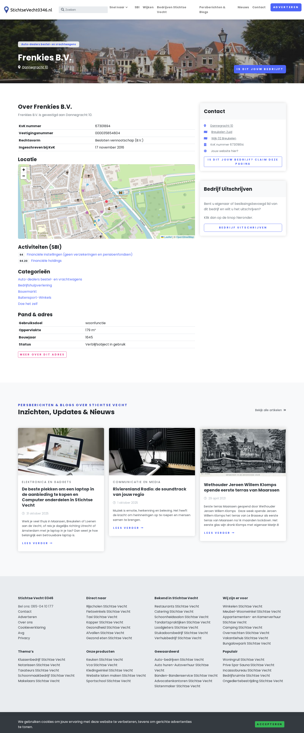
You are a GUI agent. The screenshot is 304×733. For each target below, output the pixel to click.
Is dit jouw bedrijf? (260, 69)
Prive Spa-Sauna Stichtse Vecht (248, 665)
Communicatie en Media (137, 482)
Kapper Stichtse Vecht (104, 622)
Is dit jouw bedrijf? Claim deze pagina (243, 161)
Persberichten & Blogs (212, 9)
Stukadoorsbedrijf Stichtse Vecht (181, 632)
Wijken (148, 7)
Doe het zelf (28, 303)
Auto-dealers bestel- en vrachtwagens (48, 44)
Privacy (24, 638)
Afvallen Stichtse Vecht (105, 632)
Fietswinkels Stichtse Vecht (108, 611)
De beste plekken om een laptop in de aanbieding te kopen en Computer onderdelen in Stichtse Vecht (58, 497)
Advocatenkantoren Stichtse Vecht (183, 681)
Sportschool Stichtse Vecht (108, 681)
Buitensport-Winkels (34, 297)
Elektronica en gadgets (47, 482)
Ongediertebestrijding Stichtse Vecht (253, 681)
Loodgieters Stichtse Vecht (176, 627)
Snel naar (116, 7)
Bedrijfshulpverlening (35, 285)
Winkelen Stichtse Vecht (242, 606)
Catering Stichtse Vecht (174, 611)
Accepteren (269, 724)
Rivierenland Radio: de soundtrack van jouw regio (149, 491)
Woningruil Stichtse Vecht (244, 659)
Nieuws (243, 7)
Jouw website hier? (224, 151)
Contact (259, 7)
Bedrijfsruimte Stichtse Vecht (246, 675)
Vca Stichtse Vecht (101, 665)
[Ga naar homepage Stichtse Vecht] (27, 10)
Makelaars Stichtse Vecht (39, 681)
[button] (106, 201)
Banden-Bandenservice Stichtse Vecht (186, 675)
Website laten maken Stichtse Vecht (116, 675)
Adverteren (286, 7)
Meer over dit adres (42, 354)
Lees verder (35, 543)
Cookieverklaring (31, 627)
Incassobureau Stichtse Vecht (247, 670)
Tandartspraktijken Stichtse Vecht (182, 622)
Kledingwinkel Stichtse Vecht (109, 670)
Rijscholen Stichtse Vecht (106, 606)
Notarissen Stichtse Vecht (39, 665)
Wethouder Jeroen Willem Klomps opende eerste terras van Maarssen (241, 487)
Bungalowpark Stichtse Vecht (247, 643)
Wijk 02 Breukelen (223, 138)
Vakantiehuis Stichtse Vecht (245, 638)
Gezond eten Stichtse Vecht (109, 638)
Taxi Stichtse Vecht (101, 617)
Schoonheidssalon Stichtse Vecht (181, 617)
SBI (137, 7)
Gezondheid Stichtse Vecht (108, 627)
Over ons (25, 622)
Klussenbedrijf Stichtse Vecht (41, 659)
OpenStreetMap (185, 237)
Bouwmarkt (27, 291)
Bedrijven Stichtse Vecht (171, 9)
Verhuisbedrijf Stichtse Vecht (178, 638)
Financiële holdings (46, 260)
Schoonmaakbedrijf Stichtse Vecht (46, 675)
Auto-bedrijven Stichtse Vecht (179, 659)
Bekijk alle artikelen (268, 410)
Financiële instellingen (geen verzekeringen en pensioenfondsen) (80, 254)
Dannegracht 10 (35, 67)
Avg (21, 632)
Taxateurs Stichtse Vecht (38, 670)
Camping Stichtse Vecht (242, 627)
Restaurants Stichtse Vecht (176, 606)
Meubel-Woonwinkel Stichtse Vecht (252, 611)
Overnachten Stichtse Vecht (246, 632)
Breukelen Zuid (221, 132)
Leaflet (168, 237)
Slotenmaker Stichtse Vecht (177, 686)
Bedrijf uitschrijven (243, 227)
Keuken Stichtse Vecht (104, 659)
